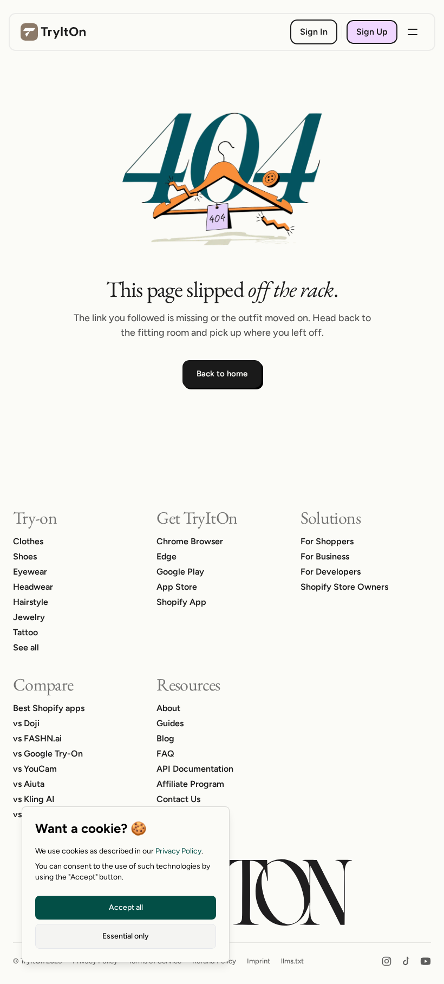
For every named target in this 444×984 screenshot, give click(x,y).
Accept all (126, 907)
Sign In (314, 32)
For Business (325, 556)
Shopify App (181, 602)
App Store (176, 587)
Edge (166, 556)
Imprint (258, 961)
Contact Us (178, 799)
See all (26, 647)
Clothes (28, 541)
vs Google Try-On (48, 753)
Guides (170, 723)
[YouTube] (425, 961)
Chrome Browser (189, 541)
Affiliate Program (190, 784)
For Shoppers (327, 541)
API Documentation (194, 769)
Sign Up (372, 32)
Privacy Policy (178, 851)
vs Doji (26, 723)
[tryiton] (53, 32)
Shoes (25, 556)
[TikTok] (406, 961)
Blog (165, 738)
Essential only (125, 936)
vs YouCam (35, 769)
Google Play (180, 571)
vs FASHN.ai (37, 738)
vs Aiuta (28, 784)
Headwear (33, 587)
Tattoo (25, 632)
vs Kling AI (34, 799)
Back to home (222, 374)
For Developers (331, 571)
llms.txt (292, 961)
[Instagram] (386, 961)
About (168, 708)
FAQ (165, 753)
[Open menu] (412, 32)
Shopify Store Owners (344, 587)
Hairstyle (30, 602)
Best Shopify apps (48, 708)
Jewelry (29, 617)
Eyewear (30, 571)
